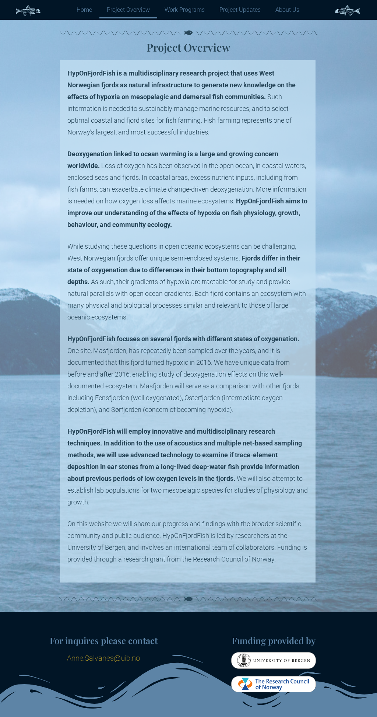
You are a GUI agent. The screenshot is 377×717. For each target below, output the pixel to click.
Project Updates (240, 9)
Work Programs (185, 9)
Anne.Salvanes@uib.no (103, 658)
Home (84, 9)
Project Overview (128, 9)
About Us (287, 9)
